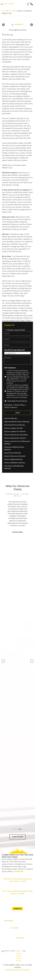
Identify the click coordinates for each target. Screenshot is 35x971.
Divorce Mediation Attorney (14, 463)
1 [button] (9, 30)
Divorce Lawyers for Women (15, 431)
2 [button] (11, 30)
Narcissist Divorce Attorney (14, 425)
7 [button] (19, 30)
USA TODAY (14, 928)
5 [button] (15, 30)
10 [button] (23, 30)
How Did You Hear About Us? (15, 350)
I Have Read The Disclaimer (17, 401)
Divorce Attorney (10, 418)
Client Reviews (17, 837)
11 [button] (25, 30)
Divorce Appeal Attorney (13, 459)
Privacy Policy (19, 405)
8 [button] (20, 30)
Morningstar (8, 920)
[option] (17, 24)
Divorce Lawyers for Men (13, 428)
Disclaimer (8, 405)
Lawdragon (20, 938)
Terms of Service (10, 407)
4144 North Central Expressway (16, 879)
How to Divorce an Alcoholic (15, 456)
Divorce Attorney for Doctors (15, 438)
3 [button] (12, 30)
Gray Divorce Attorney (12, 453)
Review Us (17, 909)
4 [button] (14, 30)
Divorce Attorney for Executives (16, 435)
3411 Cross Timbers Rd (11, 891)
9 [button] (22, 30)
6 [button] (17, 30)
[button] (3, 24)
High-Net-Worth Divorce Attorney (16, 421)
